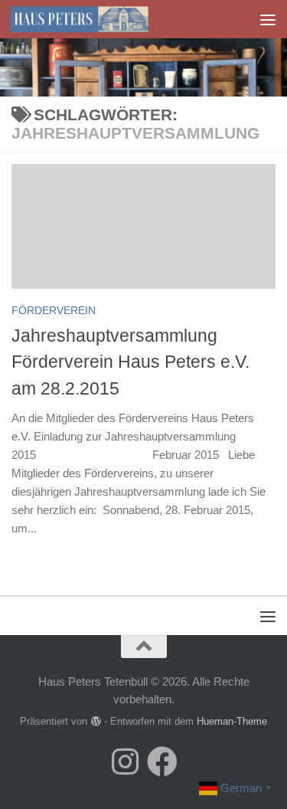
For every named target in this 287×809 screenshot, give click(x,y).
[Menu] (268, 19)
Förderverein (53, 310)
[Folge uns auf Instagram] (125, 761)
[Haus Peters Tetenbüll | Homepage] (102, 19)
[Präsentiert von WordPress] (95, 721)
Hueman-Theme (232, 721)
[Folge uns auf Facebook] (162, 761)
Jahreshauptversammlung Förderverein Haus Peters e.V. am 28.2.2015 (130, 362)
